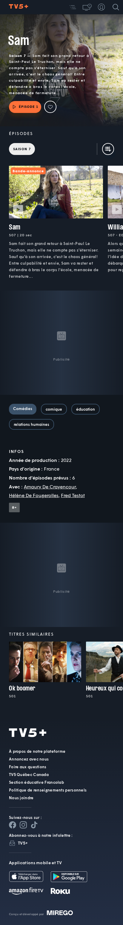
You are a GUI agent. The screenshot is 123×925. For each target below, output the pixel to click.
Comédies (22, 408)
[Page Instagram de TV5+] (23, 824)
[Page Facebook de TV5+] (12, 824)
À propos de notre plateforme (37, 751)
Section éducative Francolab (36, 782)
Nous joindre (21, 797)
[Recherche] (116, 7)
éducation (85, 409)
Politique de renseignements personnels (48, 790)
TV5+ (23, 842)
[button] (73, 7)
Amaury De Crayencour (50, 486)
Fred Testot (73, 495)
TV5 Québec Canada (29, 774)
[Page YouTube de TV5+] (34, 824)
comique (54, 409)
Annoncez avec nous (29, 759)
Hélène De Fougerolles (34, 495)
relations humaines (31, 424)
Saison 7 (22, 149)
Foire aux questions (28, 766)
